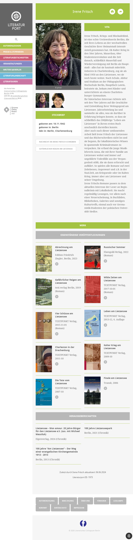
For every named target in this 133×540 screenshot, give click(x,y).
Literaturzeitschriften (15, 57)
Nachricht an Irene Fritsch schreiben (57, 141)
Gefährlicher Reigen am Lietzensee (56, 148)
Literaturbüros (11, 98)
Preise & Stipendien (13, 51)
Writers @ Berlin (12, 69)
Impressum (79, 508)
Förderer (101, 501)
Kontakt (43, 508)
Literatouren (10, 81)
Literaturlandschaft (14, 75)
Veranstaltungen (12, 63)
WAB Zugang (68, 501)
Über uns (85, 501)
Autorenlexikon (12, 45)
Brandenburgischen (19, 96)
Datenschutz (60, 508)
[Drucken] (112, 11)
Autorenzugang (47, 501)
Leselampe (118, 501)
